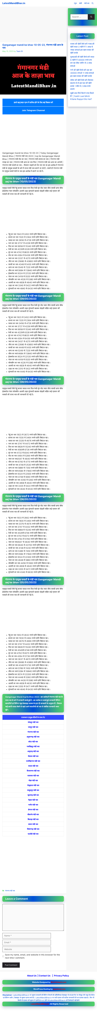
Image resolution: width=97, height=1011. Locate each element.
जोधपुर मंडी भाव (33, 722)
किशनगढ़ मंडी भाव (33, 829)
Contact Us (44, 975)
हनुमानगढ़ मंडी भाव (33, 737)
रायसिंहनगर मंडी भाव (33, 761)
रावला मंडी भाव (33, 766)
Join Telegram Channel (33, 110)
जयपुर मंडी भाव (33, 727)
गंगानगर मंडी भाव (33, 732)
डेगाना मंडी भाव (33, 809)
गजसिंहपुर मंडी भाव (33, 746)
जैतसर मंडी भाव (33, 756)
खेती (80, 3)
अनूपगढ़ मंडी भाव (33, 751)
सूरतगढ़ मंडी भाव (33, 795)
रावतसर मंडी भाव (33, 775)
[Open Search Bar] (92, 3)
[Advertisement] (33, 24)
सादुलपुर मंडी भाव (33, 790)
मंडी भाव (86, 3)
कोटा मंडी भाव (33, 741)
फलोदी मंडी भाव (33, 834)
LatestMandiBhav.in (13, 3)
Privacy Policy (61, 975)
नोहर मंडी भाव (33, 780)
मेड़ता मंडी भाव (33, 800)
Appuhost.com (59, 989)
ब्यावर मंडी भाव (33, 824)
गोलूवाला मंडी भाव (33, 785)
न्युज (75, 3)
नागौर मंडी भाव (33, 805)
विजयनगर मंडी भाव (33, 771)
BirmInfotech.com (58, 982)
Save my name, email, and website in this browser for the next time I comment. (32, 956)
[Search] (91, 17)
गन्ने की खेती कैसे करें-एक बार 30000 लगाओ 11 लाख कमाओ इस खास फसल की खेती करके (82, 73)
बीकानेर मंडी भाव (33, 814)
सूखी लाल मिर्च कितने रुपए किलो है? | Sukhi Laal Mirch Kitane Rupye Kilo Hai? (82, 96)
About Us (32, 975)
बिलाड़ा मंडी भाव (33, 819)
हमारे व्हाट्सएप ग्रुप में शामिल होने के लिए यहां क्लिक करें (33, 102)
